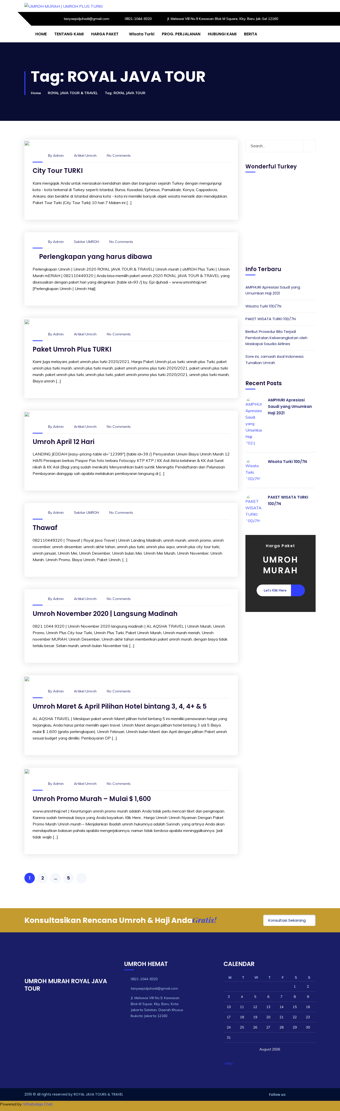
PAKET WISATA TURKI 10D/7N (270, 319)
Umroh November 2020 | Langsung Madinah (105, 613)
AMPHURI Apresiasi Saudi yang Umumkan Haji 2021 (272, 290)
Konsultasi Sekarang (287, 920)
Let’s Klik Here (275, 590)
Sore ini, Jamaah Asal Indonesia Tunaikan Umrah (274, 359)
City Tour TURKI (58, 170)
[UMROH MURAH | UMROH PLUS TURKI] (63, 5)
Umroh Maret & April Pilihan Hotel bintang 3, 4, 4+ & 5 (120, 706)
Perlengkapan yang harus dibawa (95, 256)
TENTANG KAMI (69, 34)
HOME (41, 34)
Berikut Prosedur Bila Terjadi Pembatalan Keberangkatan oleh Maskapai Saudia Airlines (276, 338)
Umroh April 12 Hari (63, 441)
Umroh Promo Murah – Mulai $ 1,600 (92, 798)
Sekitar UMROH (86, 241)
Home (36, 93)
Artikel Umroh (85, 155)
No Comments (119, 155)
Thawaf (45, 527)
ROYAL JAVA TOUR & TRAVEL (73, 93)
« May (228, 1063)
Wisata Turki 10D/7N (263, 306)
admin (58, 155)
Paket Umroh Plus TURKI (72, 349)
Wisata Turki (141, 34)
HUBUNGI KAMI (222, 34)
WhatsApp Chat (38, 1104)
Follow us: (277, 1094)
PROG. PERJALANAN (181, 34)
